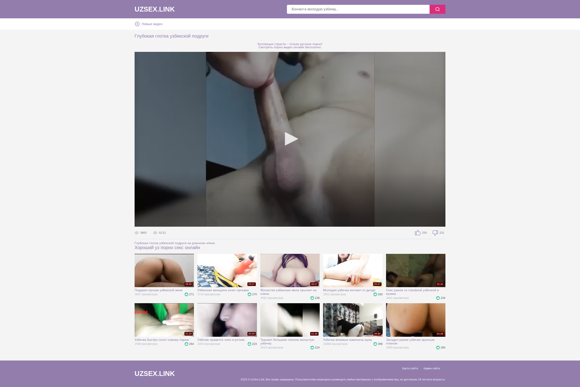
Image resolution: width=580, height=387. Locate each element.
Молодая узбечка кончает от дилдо (349, 290)
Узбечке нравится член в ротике (221, 339)
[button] (290, 139)
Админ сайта (431, 368)
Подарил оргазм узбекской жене (159, 290)
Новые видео (152, 24)
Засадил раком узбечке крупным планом (410, 341)
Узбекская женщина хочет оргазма (223, 290)
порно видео (283, 47)
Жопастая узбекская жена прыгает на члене (288, 292)
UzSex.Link (155, 9)
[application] (290, 139)
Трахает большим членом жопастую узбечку (287, 341)
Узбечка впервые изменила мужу (347, 339)
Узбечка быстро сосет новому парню (162, 339)
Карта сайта (410, 368)
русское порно (310, 44)
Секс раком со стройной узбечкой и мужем (412, 292)
